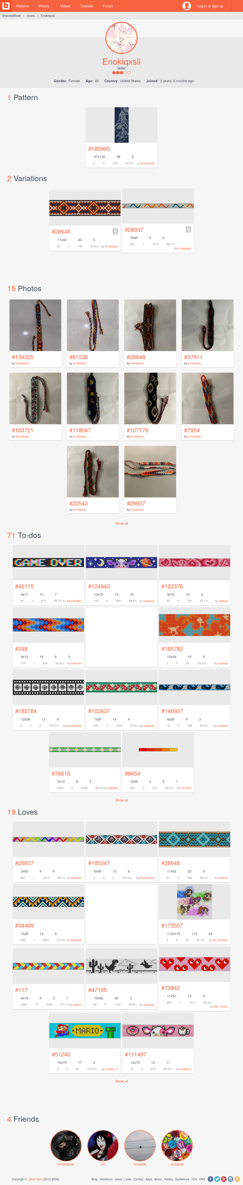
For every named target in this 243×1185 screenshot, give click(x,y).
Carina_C (112, 1069)
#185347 (99, 863)
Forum (108, 6)
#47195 (97, 989)
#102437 (99, 711)
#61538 (78, 357)
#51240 (61, 1054)
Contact (138, 1179)
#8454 (132, 773)
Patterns (22, 6)
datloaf (223, 601)
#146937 (172, 711)
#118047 (80, 430)
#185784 (26, 711)
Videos (65, 6)
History (168, 1179)
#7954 (192, 430)
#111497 (135, 1054)
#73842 (170, 987)
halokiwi (222, 726)
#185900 (99, 148)
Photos (44, 6)
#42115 (24, 586)
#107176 (137, 430)
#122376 (172, 586)
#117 (21, 989)
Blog (95, 1179)
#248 (21, 648)
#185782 (172, 648)
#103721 (22, 430)
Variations (106, 1179)
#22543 (78, 503)
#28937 (157, 229)
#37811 (193, 357)
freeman (76, 663)
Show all (121, 523)
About (158, 1179)
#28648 (84, 231)
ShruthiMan (74, 601)
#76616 (61, 773)
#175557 (172, 925)
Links (127, 1179)
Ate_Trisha (221, 1006)
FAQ (202, 1179)
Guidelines (182, 1179)
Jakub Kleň (35, 1179)
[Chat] (237, 6)
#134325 (22, 357)
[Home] (6, 6)
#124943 (99, 586)
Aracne (223, 878)
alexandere (74, 726)
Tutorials (86, 6)
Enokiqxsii (148, 163)
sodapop (149, 601)
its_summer (220, 940)
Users (31, 15)
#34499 (24, 925)
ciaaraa (223, 663)
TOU (194, 1179)
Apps (148, 1179)
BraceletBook (11, 15)
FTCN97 (186, 788)
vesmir (77, 1004)
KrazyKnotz (147, 878)
